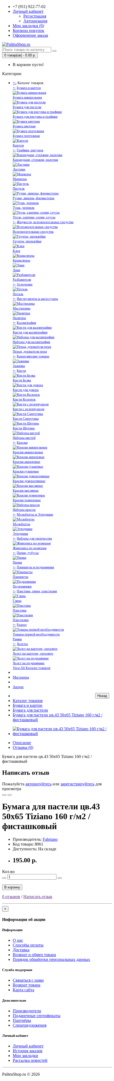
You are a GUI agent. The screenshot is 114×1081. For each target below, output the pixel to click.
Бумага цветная (24, 126)
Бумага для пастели (27, 107)
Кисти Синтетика (26, 419)
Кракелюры (21, 260)
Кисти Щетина (24, 428)
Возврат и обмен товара (34, 954)
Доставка (21, 950)
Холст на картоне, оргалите (33, 653)
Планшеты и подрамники (35, 567)
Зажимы (19, 366)
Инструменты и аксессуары (37, 299)
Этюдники (20, 534)
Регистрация (34, 16)
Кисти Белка (22, 380)
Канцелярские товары (33, 356)
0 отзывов (11, 896)
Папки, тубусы (28, 553)
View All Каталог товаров (31, 668)
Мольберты (21, 524)
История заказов (27, 1051)
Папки (17, 562)
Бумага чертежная (26, 136)
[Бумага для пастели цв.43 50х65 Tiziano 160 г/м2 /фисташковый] (62, 733)
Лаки (16, 270)
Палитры (19, 318)
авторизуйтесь (38, 784)
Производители (27, 1011)
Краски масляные (26, 490)
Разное (22, 625)
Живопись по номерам (29, 548)
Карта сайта (23, 990)
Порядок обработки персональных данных (51, 959)
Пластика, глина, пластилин (37, 591)
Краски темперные (27, 500)
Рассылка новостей (30, 1060)
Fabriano (50, 839)
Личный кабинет (28, 1046)
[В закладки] (4, 795)
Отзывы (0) (23, 747)
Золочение (25, 284)
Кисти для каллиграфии (30, 332)
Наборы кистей (24, 438)
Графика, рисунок (30, 150)
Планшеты (20, 577)
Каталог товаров (28, 700)
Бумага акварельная (27, 97)
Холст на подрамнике (29, 663)
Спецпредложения (29, 1025)
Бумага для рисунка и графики (35, 117)
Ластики (19, 169)
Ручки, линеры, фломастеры (33, 198)
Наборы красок (24, 510)
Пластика (20, 610)
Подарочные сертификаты (36, 1015)
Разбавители (22, 280)
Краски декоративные (29, 481)
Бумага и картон (29, 88)
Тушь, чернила (23, 208)
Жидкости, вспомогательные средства (45, 222)
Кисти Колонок (24, 399)
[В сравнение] (9, 795)
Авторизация (35, 21)
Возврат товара (26, 985)
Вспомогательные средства (33, 232)
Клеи (16, 251)
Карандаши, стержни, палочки (35, 160)
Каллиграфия (26, 323)
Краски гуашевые (26, 471)
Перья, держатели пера (30, 351)
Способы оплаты (28, 945)
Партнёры (22, 1020)
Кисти (21, 371)
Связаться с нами (28, 980)
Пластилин (21, 620)
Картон (18, 145)
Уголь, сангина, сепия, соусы (34, 217)
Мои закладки (25, 1055)
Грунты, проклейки (27, 241)
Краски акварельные (28, 452)
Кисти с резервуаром (28, 409)
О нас (18, 940)
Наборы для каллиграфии (31, 342)
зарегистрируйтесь (77, 784)
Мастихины (21, 308)
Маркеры (20, 179)
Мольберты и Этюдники (35, 514)
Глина (17, 601)
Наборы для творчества (34, 538)
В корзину (12, 887)
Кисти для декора (26, 390)
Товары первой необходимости (36, 634)
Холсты (22, 644)
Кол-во (8, 871)
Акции (18, 687)
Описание (22, 742)
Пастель (19, 188)
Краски (22, 442)
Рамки (17, 639)
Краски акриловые (26, 462)
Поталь (18, 294)
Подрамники (22, 586)
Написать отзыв (37, 896)
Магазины (21, 677)
